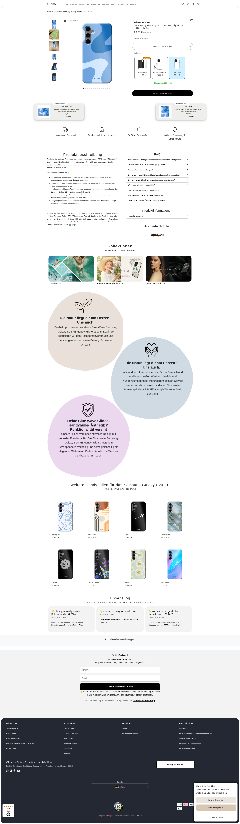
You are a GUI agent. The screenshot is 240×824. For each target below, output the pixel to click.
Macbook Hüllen (108, 4)
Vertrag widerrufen (175, 764)
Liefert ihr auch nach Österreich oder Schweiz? (146, 200)
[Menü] (12, 805)
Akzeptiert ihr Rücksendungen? (140, 170)
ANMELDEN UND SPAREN (120, 687)
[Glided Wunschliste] (183, 5)
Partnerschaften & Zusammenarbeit (20, 743)
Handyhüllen (84, 4)
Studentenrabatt (12, 728)
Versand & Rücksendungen (190, 743)
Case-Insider (11, 748)
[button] (83, 88)
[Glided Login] (193, 5)
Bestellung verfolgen (130, 733)
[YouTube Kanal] (18, 771)
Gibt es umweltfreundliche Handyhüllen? (144, 190)
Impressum (183, 728)
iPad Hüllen (95, 4)
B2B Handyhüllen (13, 738)
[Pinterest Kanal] (11, 771)
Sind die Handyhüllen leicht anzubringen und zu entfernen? (151, 180)
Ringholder (68, 748)
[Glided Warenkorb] (198, 5)
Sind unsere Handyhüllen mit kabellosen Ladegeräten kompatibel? (154, 175)
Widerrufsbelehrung (187, 748)
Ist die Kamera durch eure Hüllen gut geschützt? (147, 165)
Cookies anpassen (216, 817)
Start (49, 11)
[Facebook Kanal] (15, 771)
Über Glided (11, 733)
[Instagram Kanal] (7, 771)
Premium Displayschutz (73, 733)
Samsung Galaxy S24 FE (72, 11)
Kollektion (73, 4)
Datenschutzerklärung (144, 700)
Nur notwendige (216, 800)
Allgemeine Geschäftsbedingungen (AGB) (195, 733)
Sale (66, 4)
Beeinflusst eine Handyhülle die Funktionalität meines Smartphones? (155, 160)
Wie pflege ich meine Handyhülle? (141, 185)
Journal (133, 4)
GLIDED (51, 4)
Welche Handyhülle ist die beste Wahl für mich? (147, 195)
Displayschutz (122, 4)
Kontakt (125, 728)
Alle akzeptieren (216, 807)
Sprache (120, 782)
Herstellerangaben (135, 216)
